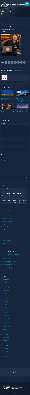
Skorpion (19, 200)
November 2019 (6, 326)
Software (5, 237)
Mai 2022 (5, 307)
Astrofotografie (5, 188)
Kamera (8, 193)
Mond (10, 195)
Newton (22, 195)
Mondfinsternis (16, 195)
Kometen (13, 193)
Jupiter (3, 193)
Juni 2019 (5, 329)
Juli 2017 (5, 354)
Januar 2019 (5, 334)
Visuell (24, 202)
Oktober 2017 (6, 348)
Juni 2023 (5, 296)
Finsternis (17, 191)
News (4, 232)
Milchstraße (4, 195)
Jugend (4, 229)
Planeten (24, 198)
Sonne (24, 200)
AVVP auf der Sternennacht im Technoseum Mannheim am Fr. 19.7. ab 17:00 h (22, 100)
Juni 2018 (5, 340)
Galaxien (22, 191)
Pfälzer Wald (10, 198)
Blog (4, 224)
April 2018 (5, 343)
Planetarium (17, 198)
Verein (4, 243)
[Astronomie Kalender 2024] (22, 106)
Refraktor (4, 200)
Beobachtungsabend (8, 221)
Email (2, 147)
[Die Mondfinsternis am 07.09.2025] (7, 93)
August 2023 (6, 290)
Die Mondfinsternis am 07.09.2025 (10, 254)
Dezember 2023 (6, 287)
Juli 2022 (5, 304)
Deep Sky (24, 188)
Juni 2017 (5, 356)
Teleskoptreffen (17, 202)
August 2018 (6, 337)
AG (3, 213)
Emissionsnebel (5, 191)
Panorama (4, 198)
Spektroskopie (5, 202)
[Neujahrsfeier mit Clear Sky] (7, 106)
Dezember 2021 (6, 312)
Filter (12, 191)
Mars (24, 193)
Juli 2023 (5, 293)
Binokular (12, 188)
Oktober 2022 (6, 298)
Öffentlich (5, 235)
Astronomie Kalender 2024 (9, 264)
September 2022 (6, 301)
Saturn (9, 200)
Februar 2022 (6, 309)
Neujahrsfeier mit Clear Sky (9, 261)
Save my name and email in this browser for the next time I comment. (15, 155)
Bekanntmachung (7, 218)
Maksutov (19, 193)
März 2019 (5, 332)
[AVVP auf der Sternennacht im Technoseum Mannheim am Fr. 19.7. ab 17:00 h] (22, 93)
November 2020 (6, 318)
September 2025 (6, 279)
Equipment (5, 226)
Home (2, 13)
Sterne (11, 202)
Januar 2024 (6, 285)
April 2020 (5, 323)
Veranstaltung (6, 240)
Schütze (14, 200)
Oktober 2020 (6, 321)
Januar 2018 (5, 345)
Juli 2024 (5, 282)
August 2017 (6, 351)
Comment (3, 123)
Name (2, 139)
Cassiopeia (18, 188)
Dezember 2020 (6, 315)
